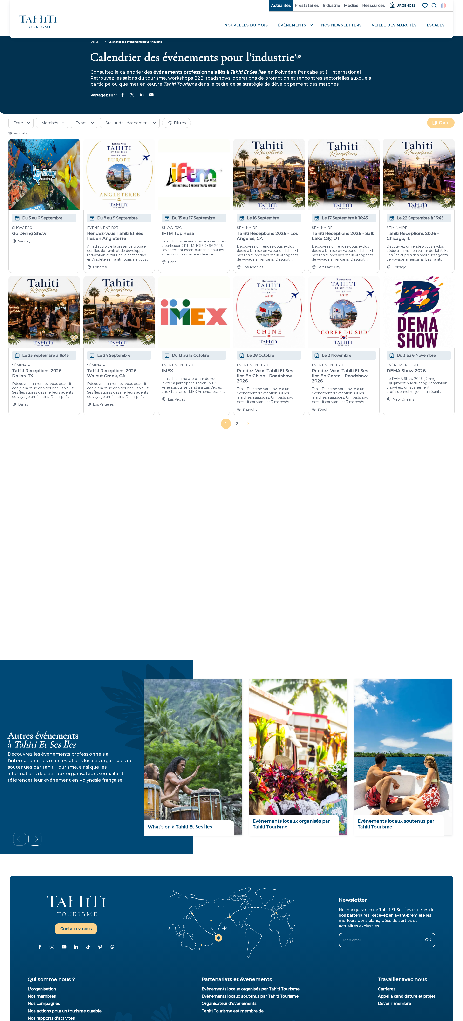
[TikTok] (88, 947)
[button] (443, 5)
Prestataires (307, 5)
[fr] (443, 5)
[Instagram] (52, 947)
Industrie (331, 5)
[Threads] (112, 947)
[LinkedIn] (76, 947)
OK (428, 940)
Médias (351, 5)
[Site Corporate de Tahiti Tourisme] (38, 21)
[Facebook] (40, 947)
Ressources (373, 5)
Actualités (281, 5)
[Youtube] (64, 947)
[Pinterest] (100, 947)
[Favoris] (425, 5)
